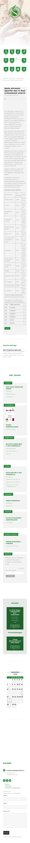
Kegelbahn (10, 503)
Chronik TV (10, 477)
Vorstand (9, 391)
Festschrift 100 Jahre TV (14, 482)
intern (7, 784)
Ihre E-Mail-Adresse (11, 570)
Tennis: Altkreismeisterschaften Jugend (15, 641)
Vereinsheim (8, 494)
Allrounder (15, 95)
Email (5, 803)
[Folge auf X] (7, 780)
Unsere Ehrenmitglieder (12, 426)
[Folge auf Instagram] (10, 780)
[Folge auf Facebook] (4, 780)
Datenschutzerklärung (13, 788)
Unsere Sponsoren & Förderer (13, 542)
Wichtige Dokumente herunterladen (13, 519)
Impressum (8, 786)
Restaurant (10, 505)
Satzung (9, 453)
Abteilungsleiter (11, 394)
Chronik (7, 466)
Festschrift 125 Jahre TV (13, 479)
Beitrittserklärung (12, 451)
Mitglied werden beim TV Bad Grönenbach (14, 445)
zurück (8, 672)
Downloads (8, 511)
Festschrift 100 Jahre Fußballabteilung (13, 485)
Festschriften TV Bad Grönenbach (14, 473)
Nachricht (6, 811)
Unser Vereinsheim (13, 500)
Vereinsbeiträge (11, 448)
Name (5, 795)
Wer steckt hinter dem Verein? (14, 388)
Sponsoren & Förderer (11, 534)
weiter (21, 672)
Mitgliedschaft (9, 437)
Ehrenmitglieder (9, 405)
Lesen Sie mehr (15, 625)
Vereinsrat (9, 396)
